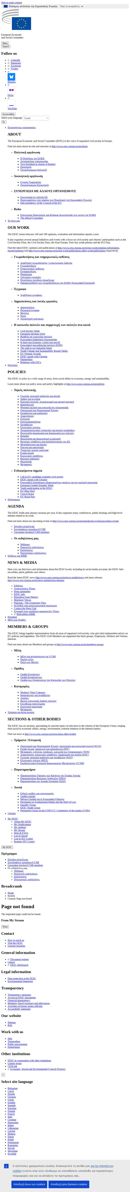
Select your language (11, 117)
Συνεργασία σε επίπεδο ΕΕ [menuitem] (34, 197)
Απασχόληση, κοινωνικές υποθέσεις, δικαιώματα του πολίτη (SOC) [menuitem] (54, 754)
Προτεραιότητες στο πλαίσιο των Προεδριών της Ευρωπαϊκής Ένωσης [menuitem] (56, 200)
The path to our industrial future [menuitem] (36, 348)
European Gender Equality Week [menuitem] (36, 485)
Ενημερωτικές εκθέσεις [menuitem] (32, 268)
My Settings (20, 827)
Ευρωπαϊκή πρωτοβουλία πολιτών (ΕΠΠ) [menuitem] (41, 345)
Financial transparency (19, 1000)
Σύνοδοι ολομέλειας (18, 859)
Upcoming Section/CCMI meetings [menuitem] (31, 532)
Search (6, 46)
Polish (11, 1139)
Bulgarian (12, 1088)
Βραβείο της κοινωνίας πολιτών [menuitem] (36, 336)
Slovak (11, 1148)
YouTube (12, 108)
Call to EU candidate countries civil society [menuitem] (41, 476)
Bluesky (12, 82)
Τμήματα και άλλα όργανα (21, 712)
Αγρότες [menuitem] (24, 698)
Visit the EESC (15, 943)
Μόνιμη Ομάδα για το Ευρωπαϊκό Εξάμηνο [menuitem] (42, 799)
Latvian (11, 1131)
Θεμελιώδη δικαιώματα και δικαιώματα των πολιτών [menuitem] (47, 433)
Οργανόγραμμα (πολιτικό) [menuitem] (33, 170)
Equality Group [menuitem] (28, 805)
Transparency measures (19, 994)
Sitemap (12, 1022)
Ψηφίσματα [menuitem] (26, 274)
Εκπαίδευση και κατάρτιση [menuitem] (33, 413)
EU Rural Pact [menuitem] (27, 496)
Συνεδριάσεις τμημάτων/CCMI (23, 862)
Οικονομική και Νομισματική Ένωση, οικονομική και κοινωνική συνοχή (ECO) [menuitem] (60, 746)
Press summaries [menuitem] (22, 591)
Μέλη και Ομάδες (17, 620)
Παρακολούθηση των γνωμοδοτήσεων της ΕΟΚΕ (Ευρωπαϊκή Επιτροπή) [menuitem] (57, 283)
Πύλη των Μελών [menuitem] (29, 662)
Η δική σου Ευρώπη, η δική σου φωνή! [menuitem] (40, 342)
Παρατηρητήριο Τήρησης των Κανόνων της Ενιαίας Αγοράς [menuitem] (50, 775)
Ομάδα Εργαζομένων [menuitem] (31, 677)
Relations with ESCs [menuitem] (30, 362)
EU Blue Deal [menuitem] (27, 491)
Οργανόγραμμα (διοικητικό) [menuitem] (34, 185)
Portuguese (13, 1142)
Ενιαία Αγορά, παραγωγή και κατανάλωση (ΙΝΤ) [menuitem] (44, 749)
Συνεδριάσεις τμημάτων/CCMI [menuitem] (29, 529)
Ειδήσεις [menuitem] (18, 585)
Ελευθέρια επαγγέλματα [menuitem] (32, 703)
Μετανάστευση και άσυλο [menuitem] (33, 444)
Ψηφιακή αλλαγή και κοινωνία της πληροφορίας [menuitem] (44, 407)
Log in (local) (21, 836)
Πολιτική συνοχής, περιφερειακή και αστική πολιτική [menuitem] (47, 401)
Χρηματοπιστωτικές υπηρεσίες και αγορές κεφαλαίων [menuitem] (47, 430)
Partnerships (14, 1047)
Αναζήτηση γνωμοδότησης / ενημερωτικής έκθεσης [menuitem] (46, 263)
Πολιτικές (13, 365)
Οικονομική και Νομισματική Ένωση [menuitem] (39, 410)
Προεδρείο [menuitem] (25, 167)
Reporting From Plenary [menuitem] (26, 597)
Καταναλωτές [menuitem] (27, 404)
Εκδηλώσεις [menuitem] (26, 550)
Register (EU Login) (24, 841)
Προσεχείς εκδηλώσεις (25, 873)
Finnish (11, 1111)
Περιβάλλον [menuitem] (26, 424)
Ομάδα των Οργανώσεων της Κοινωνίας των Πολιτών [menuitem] (47, 680)
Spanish (12, 1105)
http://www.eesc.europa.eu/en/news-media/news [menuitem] (60, 577)
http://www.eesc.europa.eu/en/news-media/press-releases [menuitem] (36, 580)
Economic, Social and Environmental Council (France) (38, 1069)
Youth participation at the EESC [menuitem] (36, 488)
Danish (11, 1094)
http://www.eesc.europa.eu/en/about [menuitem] (70, 146)
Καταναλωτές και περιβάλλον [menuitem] (35, 695)
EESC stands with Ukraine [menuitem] (33, 356)
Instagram (16, 63)
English (11, 1102)
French (11, 1114)
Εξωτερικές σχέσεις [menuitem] (30, 427)
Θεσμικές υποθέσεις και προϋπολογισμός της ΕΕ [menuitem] (45, 441)
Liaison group (15, 1063)
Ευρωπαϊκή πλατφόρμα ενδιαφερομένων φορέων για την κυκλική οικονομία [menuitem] (58, 482)
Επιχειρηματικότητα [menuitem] (30, 421)
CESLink (12, 1066)
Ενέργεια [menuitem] (24, 419)
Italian (11, 1125)
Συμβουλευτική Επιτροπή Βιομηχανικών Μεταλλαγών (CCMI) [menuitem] (52, 763)
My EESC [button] (13, 818)
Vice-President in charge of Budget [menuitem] (37, 164)
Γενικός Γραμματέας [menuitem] (30, 182)
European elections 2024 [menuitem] (32, 334)
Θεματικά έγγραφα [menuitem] (29, 310)
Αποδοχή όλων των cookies (29, 1184)
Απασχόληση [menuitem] (27, 416)
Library (11, 962)
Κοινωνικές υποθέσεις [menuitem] (31, 456)
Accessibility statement (19, 1009)
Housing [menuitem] (24, 436)
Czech (11, 1091)
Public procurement (17, 1044)
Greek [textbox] (27, 118)
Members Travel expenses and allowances (29, 1003)
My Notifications (22, 824)
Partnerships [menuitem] (26, 359)
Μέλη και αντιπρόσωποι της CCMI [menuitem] (38, 656)
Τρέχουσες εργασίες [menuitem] (30, 277)
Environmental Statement (20, 981)
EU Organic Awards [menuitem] (30, 353)
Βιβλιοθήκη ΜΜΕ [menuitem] (26, 614)
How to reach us (16, 940)
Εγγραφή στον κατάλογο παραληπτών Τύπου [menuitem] (36, 611)
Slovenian (13, 1151)
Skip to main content (11, 2)
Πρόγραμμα (14, 499)
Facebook (16, 66)
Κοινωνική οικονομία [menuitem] (31, 706)
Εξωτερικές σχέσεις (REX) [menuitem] (34, 760)
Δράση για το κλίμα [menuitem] (30, 399)
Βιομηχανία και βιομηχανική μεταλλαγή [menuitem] (40, 438)
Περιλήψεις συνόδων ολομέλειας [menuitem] (37, 280)
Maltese (11, 1134)
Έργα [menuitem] (23, 316)
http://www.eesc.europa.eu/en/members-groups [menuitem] (80, 644)
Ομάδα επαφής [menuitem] (27, 796)
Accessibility (8, 114)
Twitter (14, 68)
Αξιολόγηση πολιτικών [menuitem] (32, 318)
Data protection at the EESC (22, 978)
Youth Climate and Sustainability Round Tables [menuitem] (44, 351)
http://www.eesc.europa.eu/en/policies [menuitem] (85, 384)
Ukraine (12, 813)
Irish (10, 1116)
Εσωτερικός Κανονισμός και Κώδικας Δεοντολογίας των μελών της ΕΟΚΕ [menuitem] (58, 215)
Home (11, 893)
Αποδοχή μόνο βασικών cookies (69, 1184)
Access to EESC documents (22, 997)
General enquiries (16, 946)
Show (5, 927)
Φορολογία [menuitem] (26, 461)
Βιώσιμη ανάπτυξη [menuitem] (29, 458)
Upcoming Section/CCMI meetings (25, 865)
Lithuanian (13, 1128)
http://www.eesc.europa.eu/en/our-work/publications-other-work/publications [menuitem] (67, 250)
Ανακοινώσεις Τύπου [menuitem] (24, 588)
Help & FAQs (21, 833)
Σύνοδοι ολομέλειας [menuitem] (24, 526)
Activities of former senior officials (25, 1006)
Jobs (10, 1038)
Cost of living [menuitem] (27, 494)
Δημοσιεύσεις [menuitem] (27, 307)
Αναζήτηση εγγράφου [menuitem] (31, 295)
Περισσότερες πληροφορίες (22, 127)
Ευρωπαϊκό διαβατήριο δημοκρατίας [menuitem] (38, 339)
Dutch (11, 1136)
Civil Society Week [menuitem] (30, 331)
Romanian (13, 1145)
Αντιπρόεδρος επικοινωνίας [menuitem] (34, 161)
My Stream (19, 830)
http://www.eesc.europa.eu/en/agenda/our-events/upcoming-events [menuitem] (85, 521)
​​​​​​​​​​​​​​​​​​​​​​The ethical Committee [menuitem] (31, 218)
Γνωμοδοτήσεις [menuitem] (28, 266)
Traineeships (14, 1041)
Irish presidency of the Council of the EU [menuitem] (41, 203)
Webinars (18, 871)
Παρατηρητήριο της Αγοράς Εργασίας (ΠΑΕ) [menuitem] (43, 781)
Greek (11, 1099)
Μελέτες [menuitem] (24, 313)
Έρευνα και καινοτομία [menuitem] (32, 447)
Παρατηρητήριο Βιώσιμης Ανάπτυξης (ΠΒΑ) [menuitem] (43, 778)
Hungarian (13, 1122)
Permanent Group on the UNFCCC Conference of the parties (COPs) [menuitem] (55, 810)
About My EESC (22, 821)
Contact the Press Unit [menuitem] (25, 608)
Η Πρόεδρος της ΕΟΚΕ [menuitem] (32, 158)
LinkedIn (15, 60)
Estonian (12, 1108)
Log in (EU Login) (23, 838)
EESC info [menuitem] (19, 594)
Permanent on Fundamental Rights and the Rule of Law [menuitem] (48, 802)
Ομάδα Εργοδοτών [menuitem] (30, 674)
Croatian (12, 1119)
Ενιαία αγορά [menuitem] (27, 453)
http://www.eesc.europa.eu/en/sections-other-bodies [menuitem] (50, 734)
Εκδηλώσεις (20, 876)
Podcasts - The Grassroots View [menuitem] (30, 602)
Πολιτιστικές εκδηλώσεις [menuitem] (33, 553)
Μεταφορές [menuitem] (26, 464)
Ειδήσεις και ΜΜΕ (17, 555)
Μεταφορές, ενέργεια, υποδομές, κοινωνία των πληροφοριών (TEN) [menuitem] (54, 752)
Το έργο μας (14, 220)
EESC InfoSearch (19, 965)
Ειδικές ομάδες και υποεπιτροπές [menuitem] (37, 793)
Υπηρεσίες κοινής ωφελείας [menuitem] (34, 450)
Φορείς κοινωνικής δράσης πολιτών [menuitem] (38, 701)
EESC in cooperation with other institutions (29, 1060)
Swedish (12, 1153)
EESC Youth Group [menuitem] (30, 807)
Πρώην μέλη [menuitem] (26, 659)
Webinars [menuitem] (25, 544)
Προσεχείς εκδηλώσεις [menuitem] (32, 547)
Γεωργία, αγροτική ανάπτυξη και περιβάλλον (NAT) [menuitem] (46, 757)
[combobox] (36, 118)
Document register (19, 959)
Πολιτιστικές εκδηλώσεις (27, 879)
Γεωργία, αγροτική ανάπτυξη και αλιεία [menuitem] (40, 396)
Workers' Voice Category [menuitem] (32, 692)
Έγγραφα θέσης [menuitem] (28, 271)
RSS (10, 1025)
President (12, 617)
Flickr (10, 95)
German (12, 1097)
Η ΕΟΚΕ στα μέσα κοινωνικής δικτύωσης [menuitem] (35, 605)
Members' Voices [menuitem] (22, 600)
